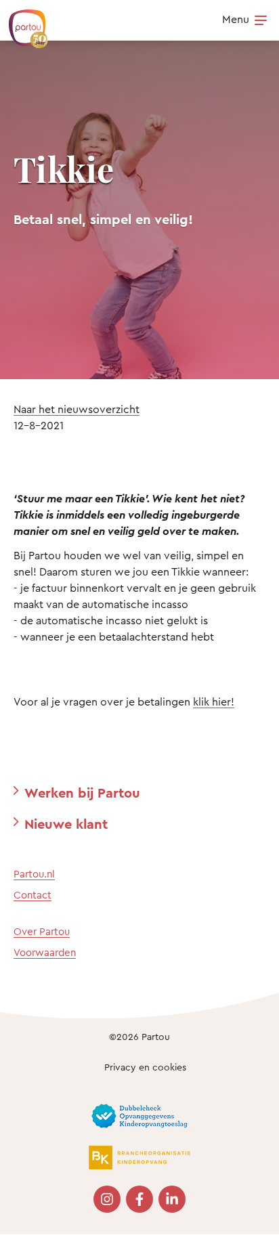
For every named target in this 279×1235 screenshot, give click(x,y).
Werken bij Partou (82, 792)
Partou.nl (34, 873)
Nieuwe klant (66, 823)
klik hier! (213, 701)
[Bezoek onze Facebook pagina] (139, 1199)
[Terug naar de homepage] (21, 21)
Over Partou (42, 931)
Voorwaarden (45, 952)
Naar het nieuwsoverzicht (77, 409)
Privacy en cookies (145, 1066)
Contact (32, 894)
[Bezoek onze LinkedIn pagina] (172, 1199)
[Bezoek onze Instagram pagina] (107, 1199)
